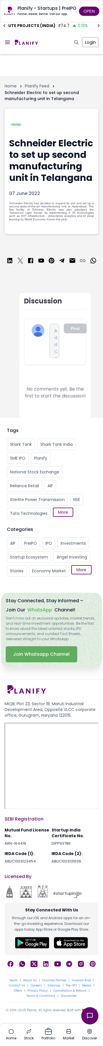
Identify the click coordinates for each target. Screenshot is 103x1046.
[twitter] (20, 261)
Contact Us (17, 985)
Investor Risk (81, 980)
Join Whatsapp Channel (41, 654)
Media (86, 985)
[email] (72, 261)
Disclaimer (69, 996)
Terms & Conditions (40, 996)
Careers (36, 985)
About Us (30, 980)
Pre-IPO (71, 985)
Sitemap (53, 985)
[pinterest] (51, 261)
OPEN (89, 11)
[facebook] (30, 261)
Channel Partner (54, 980)
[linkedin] (9, 261)
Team (13, 980)
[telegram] (61, 261)
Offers (18, 990)
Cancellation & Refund (69, 990)
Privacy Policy (37, 990)
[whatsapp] (93, 261)
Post (75, 328)
